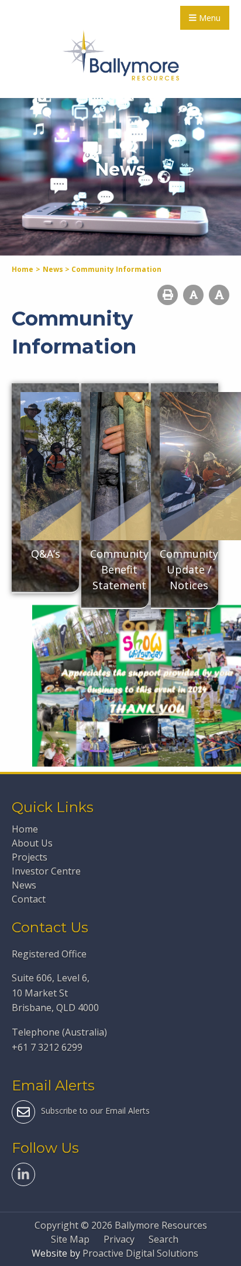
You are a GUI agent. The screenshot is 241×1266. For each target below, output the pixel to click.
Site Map (70, 1239)
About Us (32, 843)
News (24, 885)
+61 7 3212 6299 (47, 1047)
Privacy (119, 1239)
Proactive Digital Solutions (140, 1253)
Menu (209, 17)
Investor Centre (46, 871)
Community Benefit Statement (119, 569)
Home (25, 829)
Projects (29, 857)
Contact (29, 899)
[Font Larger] (219, 295)
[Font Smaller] (193, 295)
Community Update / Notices (189, 569)
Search (163, 1239)
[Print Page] (167, 295)
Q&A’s (45, 554)
